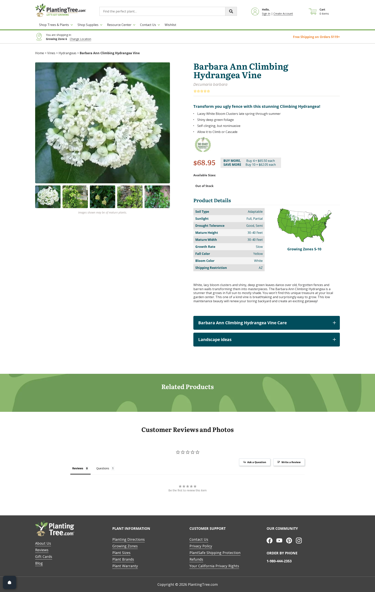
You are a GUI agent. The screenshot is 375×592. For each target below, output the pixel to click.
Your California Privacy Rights (214, 566)
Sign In (266, 13)
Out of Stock (204, 185)
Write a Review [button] (291, 462)
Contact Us (148, 25)
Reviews (41, 550)
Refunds (196, 559)
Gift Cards (43, 556)
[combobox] (168, 11)
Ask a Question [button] (256, 462)
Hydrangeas (67, 53)
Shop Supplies (88, 25)
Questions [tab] (102, 468)
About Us (43, 543)
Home (39, 53)
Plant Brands (123, 559)
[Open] (9, 582)
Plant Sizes (121, 552)
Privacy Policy (200, 546)
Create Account (283, 13)
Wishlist (170, 25)
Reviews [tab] (77, 468)
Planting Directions (128, 539)
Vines (51, 53)
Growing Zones (125, 546)
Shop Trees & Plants (54, 25)
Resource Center (119, 25)
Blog (39, 563)
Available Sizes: (204, 175)
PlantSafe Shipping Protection (214, 552)
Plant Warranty (125, 566)
